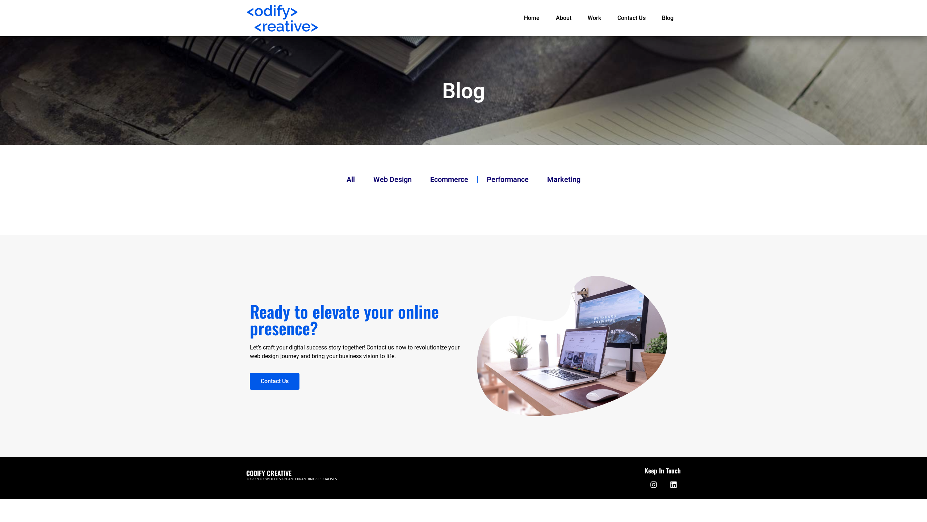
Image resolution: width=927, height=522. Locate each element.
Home (532, 17)
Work (594, 17)
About (563, 17)
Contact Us (631, 17)
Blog (668, 17)
